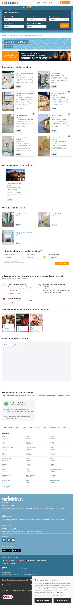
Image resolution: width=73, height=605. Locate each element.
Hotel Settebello (56, 214)
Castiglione (29, 442)
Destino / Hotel (8, 17)
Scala (27, 480)
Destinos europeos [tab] (34, 427)
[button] (65, 2)
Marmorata (53, 453)
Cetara (52, 442)
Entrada (31, 17)
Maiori (28, 453)
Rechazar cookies (43, 600)
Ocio (24, 8)
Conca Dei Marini (7, 447)
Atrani (4, 442)
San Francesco (30, 475)
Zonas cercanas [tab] (8, 427)
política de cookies (58, 595)
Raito (3, 469)
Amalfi (28, 436)
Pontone (4, 464)
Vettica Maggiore (55, 480)
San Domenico (6, 475)
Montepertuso (6, 458)
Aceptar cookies (62, 600)
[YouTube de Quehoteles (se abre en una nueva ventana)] (13, 540)
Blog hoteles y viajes (10, 529)
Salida (54, 17)
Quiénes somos (8, 505)
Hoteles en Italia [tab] (21, 427)
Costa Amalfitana (31, 447)
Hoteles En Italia (13, 35)
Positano (28, 464)
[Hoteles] (10, 3)
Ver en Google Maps (12, 345)
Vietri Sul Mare (6, 486)
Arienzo (52, 436)
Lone (3, 453)
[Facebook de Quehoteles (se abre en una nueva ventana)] (4, 540)
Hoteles (4, 35)
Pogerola (52, 458)
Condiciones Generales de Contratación (12, 585)
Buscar (65, 25)
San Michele (6, 480)
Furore (52, 447)
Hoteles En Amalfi (25, 35)
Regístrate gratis (12, 293)
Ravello (28, 469)
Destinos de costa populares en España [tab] (54, 427)
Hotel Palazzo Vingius (22, 214)
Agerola (4, 436)
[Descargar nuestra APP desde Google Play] (7, 550)
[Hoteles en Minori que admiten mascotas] (8, 323)
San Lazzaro (53, 475)
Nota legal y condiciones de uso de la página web (15, 580)
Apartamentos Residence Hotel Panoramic (23, 233)
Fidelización (6, 516)
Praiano (52, 464)
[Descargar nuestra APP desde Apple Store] (17, 550)
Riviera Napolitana (55, 469)
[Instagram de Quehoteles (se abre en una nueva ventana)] (9, 540)
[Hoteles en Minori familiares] (36, 323)
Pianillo (28, 458)
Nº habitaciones (8, 23)
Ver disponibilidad (62, 263)
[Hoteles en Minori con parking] (22, 323)
